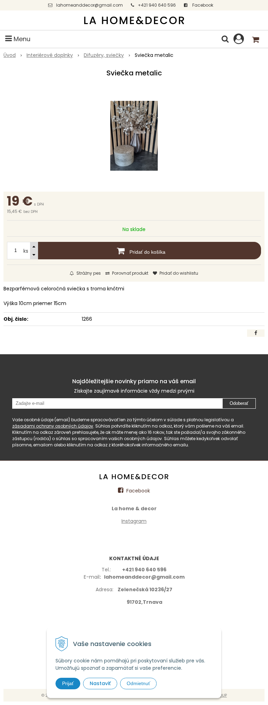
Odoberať (239, 403)
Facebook (202, 5)
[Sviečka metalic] (134, 135)
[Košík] (256, 39)
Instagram (134, 521)
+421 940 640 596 (157, 5)
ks (25, 250)
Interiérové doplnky (50, 55)
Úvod (9, 55)
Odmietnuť (138, 683)
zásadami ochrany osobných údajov (52, 426)
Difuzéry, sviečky (104, 55)
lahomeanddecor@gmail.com (89, 5)
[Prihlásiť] (238, 38)
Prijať (68, 683)
